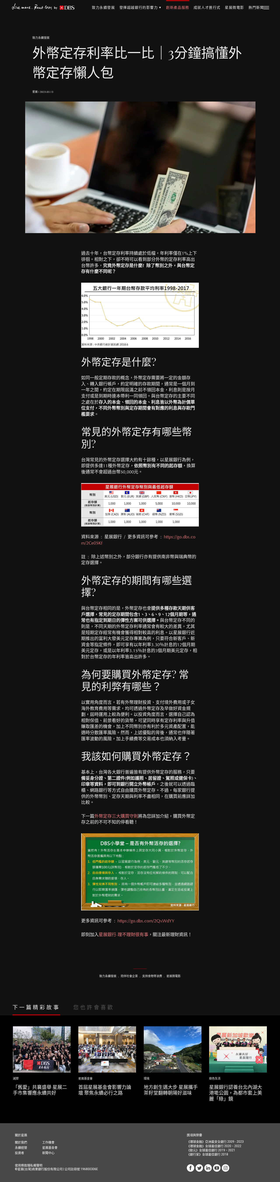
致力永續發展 (103, 8)
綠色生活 (214, 1078)
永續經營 (21, 1147)
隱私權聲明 (34, 1165)
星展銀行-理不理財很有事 (123, 934)
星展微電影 (234, 8)
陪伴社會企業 (129, 976)
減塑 (16, 1078)
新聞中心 (48, 1153)
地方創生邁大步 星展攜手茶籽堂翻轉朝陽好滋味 (171, 1090)
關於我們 (21, 1142)
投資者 (19, 1153)
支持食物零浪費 (152, 976)
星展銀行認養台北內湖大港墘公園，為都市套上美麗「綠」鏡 (235, 1093)
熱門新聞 (256, 8)
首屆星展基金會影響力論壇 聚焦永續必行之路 (104, 1090)
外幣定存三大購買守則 (116, 816)
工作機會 (48, 1142)
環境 (146, 1078)
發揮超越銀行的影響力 (138, 8)
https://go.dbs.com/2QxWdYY (145, 921)
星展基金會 (85, 1078)
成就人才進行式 (207, 8)
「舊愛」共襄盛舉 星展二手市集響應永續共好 (40, 1090)
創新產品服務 (177, 8)
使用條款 (21, 1165)
